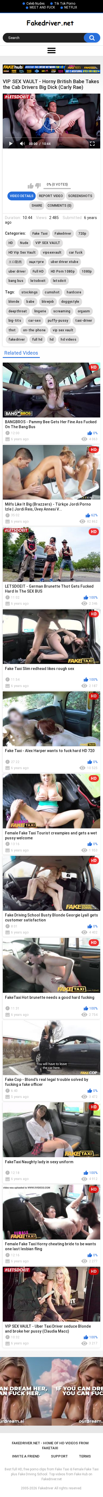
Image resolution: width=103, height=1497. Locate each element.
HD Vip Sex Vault (22, 252)
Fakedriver (63, 234)
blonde (14, 302)
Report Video (51, 196)
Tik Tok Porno (64, 3)
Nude (24, 243)
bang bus (16, 281)
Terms (85, 1456)
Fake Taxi (40, 234)
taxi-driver (83, 321)
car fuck (75, 252)
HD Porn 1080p (63, 271)
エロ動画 (15, 262)
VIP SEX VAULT (47, 243)
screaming (62, 311)
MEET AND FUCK (42, 7)
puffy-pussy (58, 321)
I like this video (31, 186)
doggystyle (70, 302)
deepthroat (18, 311)
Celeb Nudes (35, 3)
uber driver (17, 271)
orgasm (84, 311)
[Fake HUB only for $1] (51, 69)
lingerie (40, 311)
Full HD (38, 271)
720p (82, 234)
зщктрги (36, 262)
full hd (37, 339)
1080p (87, 271)
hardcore (74, 292)
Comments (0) (59, 206)
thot (12, 330)
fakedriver (17, 339)
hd (52, 339)
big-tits (15, 321)
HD (11, 243)
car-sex (34, 321)
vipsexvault (52, 252)
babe (30, 302)
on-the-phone (34, 330)
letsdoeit (38, 281)
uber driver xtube (64, 262)
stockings (29, 292)
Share (37, 206)
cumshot (52, 292)
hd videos (68, 339)
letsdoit (59, 281)
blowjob (48, 302)
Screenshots (80, 196)
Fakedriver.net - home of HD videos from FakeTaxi (50, 1445)
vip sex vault (63, 330)
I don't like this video (38, 186)
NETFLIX (70, 7)
